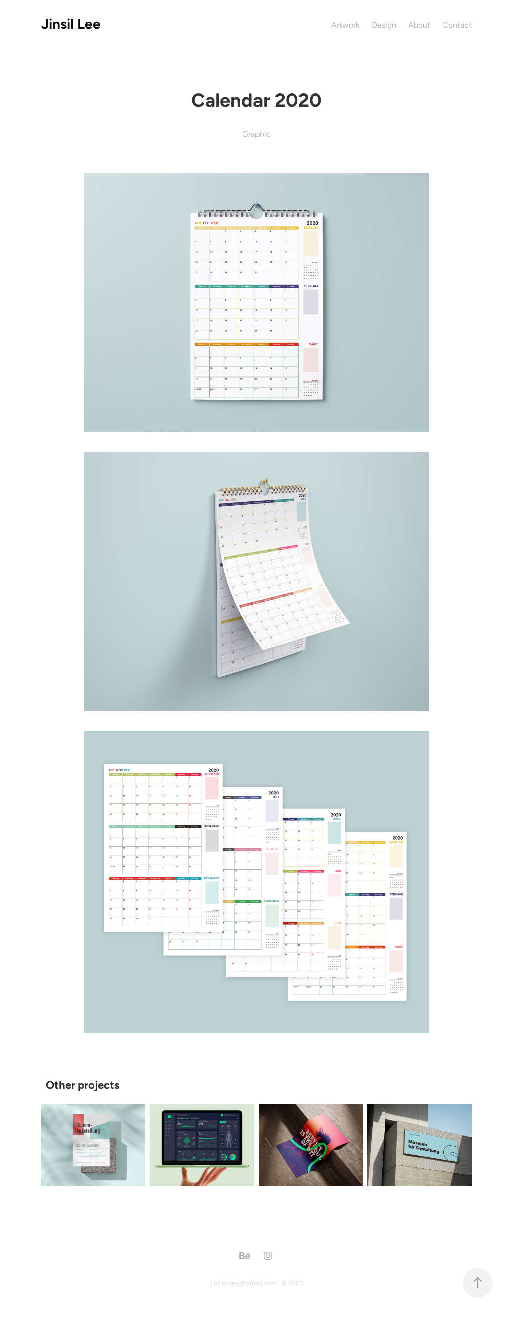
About (419, 25)
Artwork (345, 25)
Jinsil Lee (71, 23)
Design (384, 25)
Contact (457, 25)
